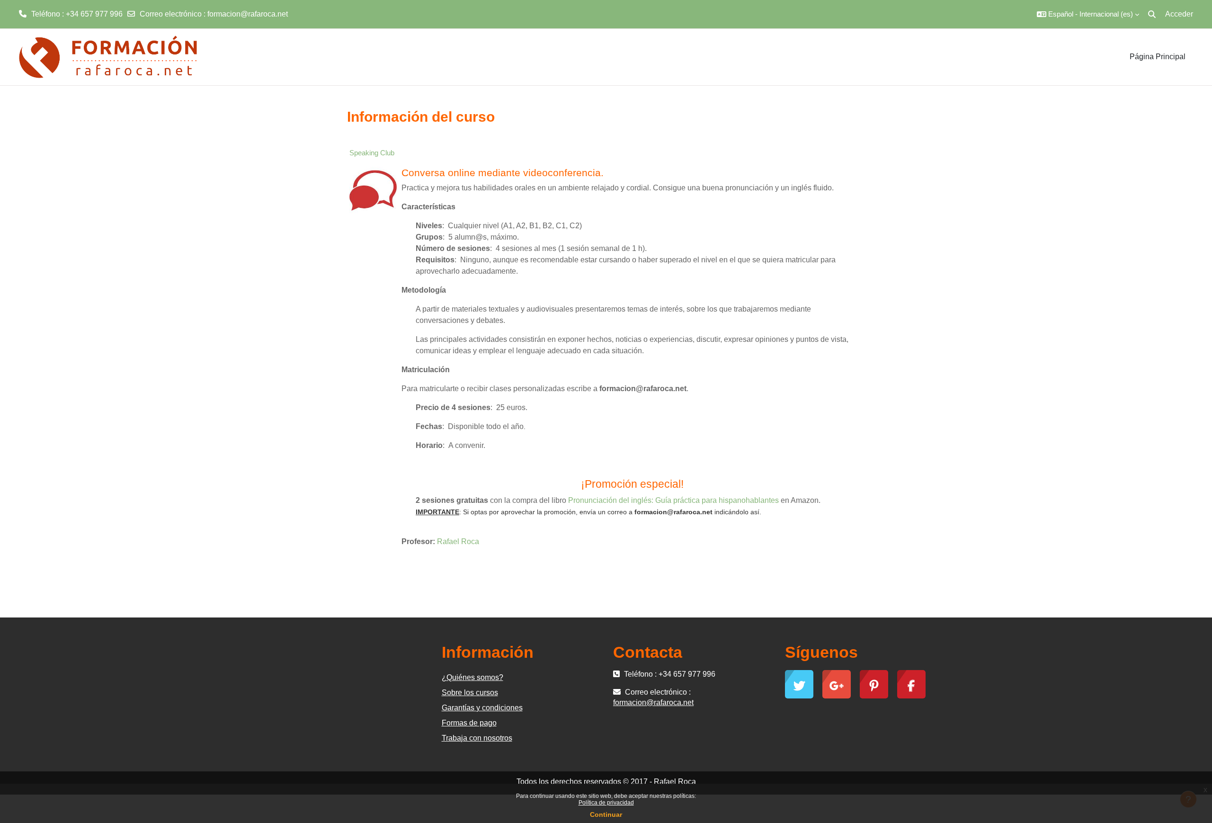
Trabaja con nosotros (477, 738)
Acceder (1179, 14)
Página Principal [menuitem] (1157, 57)
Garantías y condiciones (482, 708)
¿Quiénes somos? (472, 677)
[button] (1088, 14)
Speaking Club (371, 153)
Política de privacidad (606, 802)
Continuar (606, 814)
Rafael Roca (458, 541)
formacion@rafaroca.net (247, 14)
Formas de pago (469, 723)
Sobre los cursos (470, 693)
